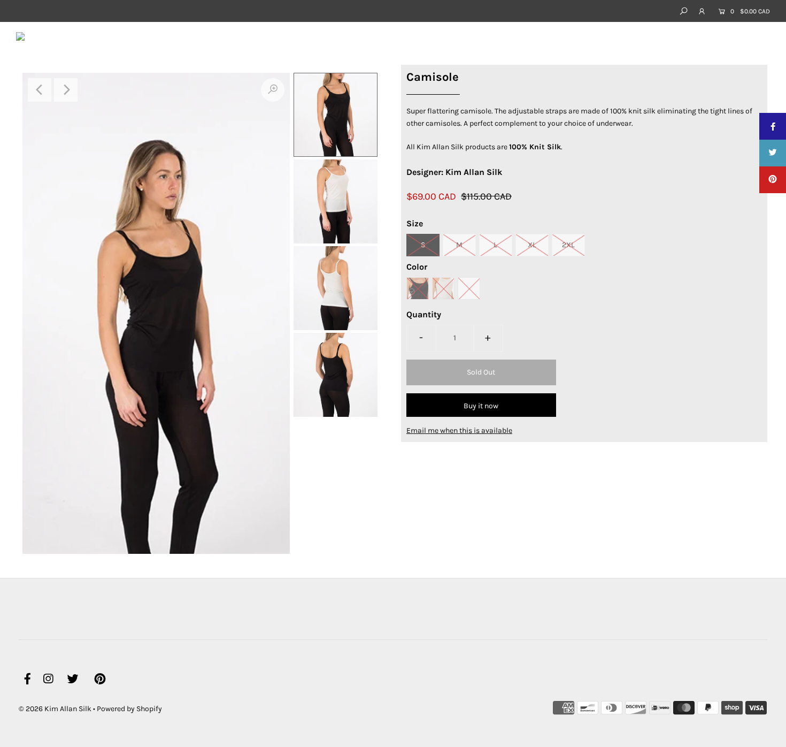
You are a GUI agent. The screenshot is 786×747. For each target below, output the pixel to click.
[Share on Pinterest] (772, 179)
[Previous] (39, 90)
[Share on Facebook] (772, 126)
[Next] (66, 90)
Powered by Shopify (129, 708)
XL (532, 244)
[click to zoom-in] (272, 90)
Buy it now (481, 405)
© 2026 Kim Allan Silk (55, 708)
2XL (568, 244)
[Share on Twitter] (772, 153)
